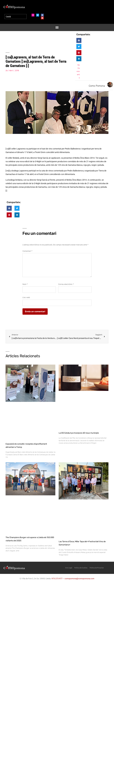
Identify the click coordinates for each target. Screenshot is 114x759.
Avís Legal (68, 568)
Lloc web (26, 297)
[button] (57, 27)
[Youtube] (42, 18)
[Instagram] (33, 15)
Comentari (27, 251)
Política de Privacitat (97, 568)
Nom (25, 284)
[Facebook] (42, 15)
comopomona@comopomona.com (79, 578)
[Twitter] (37, 15)
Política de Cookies (80, 568)
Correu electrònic (66, 284)
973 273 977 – (58, 578)
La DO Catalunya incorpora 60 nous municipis (79, 433)
